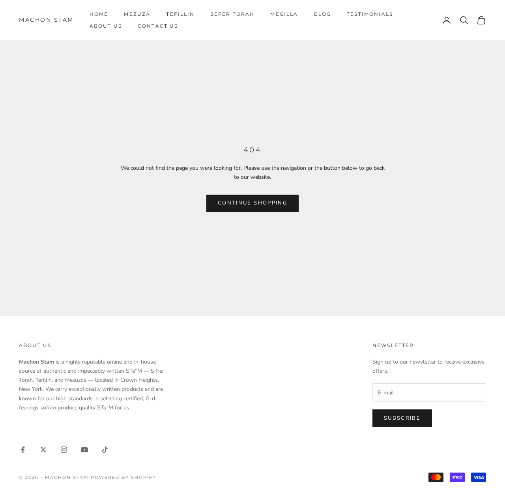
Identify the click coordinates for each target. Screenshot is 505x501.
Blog (322, 14)
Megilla (284, 14)
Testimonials (370, 14)
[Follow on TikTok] (105, 450)
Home (99, 14)
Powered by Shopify (124, 477)
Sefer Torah (233, 14)
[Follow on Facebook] (23, 450)
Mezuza (137, 14)
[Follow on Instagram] (64, 450)
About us (106, 26)
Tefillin (180, 14)
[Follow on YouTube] (84, 450)
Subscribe (402, 418)
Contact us (158, 26)
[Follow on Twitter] (43, 450)
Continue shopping (252, 202)
